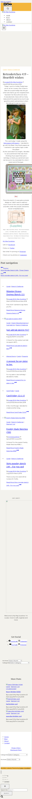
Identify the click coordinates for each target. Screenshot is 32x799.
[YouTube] (10, 5)
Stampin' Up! (10, 424)
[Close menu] (1, 772)
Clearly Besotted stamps (19, 323)
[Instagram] (5, 5)
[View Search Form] (8, 8)
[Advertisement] (16, 48)
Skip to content (6, 2)
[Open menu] (4, 28)
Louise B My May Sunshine (13, 82)
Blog (8, 17)
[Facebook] (7, 5)
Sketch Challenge (14, 69)
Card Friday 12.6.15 (15, 395)
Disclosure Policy (16, 750)
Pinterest (23, 251)
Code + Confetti (24, 768)
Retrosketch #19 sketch (11, 143)
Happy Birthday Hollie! (13, 692)
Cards (5, 69)
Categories (6, 663)
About (8, 19)
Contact (9, 21)
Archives (5, 661)
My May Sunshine (9, 241)
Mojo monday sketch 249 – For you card (14, 274)
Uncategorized (11, 689)
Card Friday (10, 391)
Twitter (12, 248)
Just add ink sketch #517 (17, 329)
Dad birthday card (12, 704)
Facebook (11, 245)
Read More (16, 412)
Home (8, 15)
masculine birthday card (14, 716)
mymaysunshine (13, 437)
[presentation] (17, 319)
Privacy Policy (16, 748)
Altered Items (11, 356)
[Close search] (5, 786)
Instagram (23, 255)
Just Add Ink (10, 325)
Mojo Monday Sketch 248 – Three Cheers (15, 269)
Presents (25, 356)
